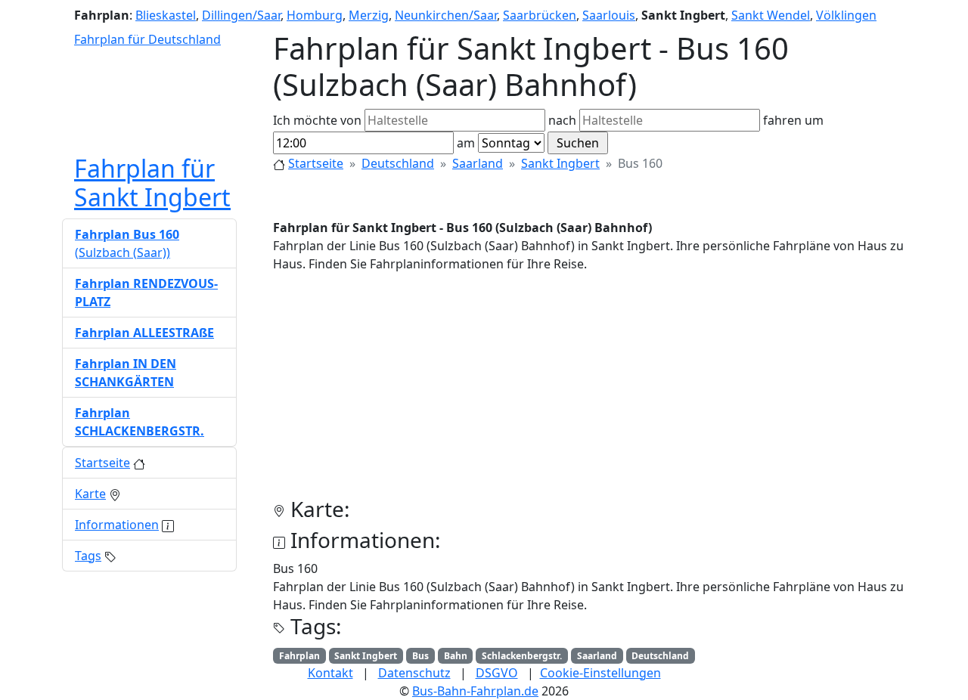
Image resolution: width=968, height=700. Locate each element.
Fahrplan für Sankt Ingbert (152, 182)
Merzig (369, 15)
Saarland (477, 163)
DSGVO (497, 672)
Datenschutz (414, 672)
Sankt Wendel (770, 15)
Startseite (315, 163)
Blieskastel (165, 15)
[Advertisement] (589, 391)
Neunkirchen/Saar (446, 15)
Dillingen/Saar (241, 15)
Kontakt (330, 672)
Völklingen (846, 15)
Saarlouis (608, 15)
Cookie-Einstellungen (600, 672)
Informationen (117, 524)
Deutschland (397, 163)
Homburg (315, 15)
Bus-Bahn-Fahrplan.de (475, 691)
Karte (90, 493)
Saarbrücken (539, 15)
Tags (88, 555)
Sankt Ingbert (560, 163)
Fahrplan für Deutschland (147, 39)
